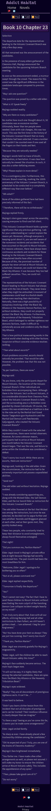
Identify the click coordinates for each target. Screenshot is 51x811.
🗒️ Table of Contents (25, 16)
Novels (25, 7)
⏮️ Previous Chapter (16, 16)
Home (11, 7)
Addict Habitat (21, 3)
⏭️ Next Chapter (35, 16)
